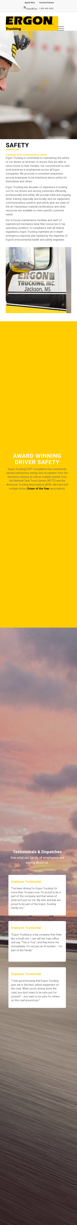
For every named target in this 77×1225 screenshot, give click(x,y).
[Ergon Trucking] (32, 23)
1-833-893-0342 (45, 8)
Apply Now (30, 2)
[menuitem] (30, 3)
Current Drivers (46, 2)
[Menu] (61, 23)
